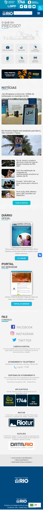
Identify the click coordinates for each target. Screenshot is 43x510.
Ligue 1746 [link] (23, 367)
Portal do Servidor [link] (21, 304)
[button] (29, 13)
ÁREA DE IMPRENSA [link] (21, 460)
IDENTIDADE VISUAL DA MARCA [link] (21, 462)
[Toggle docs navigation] (39, 13)
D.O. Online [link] (21, 258)
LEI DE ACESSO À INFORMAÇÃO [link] (21, 458)
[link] (40, 8)
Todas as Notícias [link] (21, 203)
